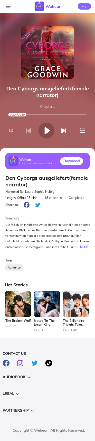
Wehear (53, 6)
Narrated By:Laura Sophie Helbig (30, 192)
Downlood (71, 161)
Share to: (12, 205)
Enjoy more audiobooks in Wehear (37, 163)
